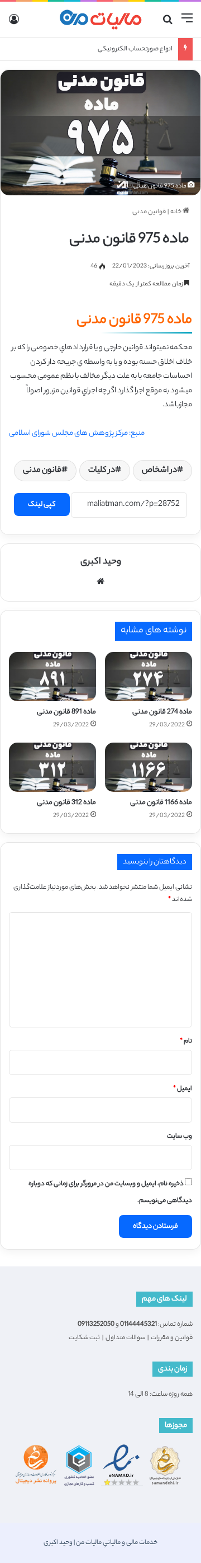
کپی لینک (42, 504)
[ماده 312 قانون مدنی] (52, 767)
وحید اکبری (100, 562)
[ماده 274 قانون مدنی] (148, 676)
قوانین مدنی (149, 212)
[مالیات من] (100, 20)
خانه (176, 212)
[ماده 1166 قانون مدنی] (148, 767)
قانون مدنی (42, 470)
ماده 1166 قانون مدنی (161, 803)
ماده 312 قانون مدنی (66, 803)
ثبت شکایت (84, 1338)
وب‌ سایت (179, 1136)
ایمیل (182, 1089)
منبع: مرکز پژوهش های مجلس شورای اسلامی (77, 433)
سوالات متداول (125, 1338)
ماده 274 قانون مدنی (162, 712)
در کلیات (101, 470)
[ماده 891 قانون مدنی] (52, 676)
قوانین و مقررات (172, 1338)
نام (186, 1041)
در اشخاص (159, 470)
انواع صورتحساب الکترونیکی (135, 49)
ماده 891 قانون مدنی (66, 712)
